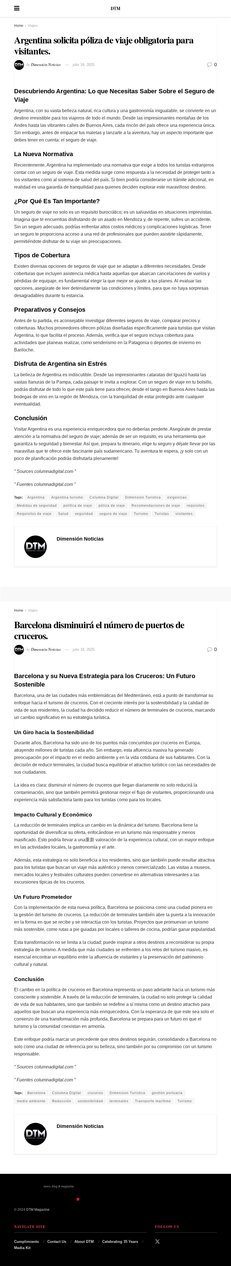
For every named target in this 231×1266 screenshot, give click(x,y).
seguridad (84, 514)
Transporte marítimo (153, 1101)
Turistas (162, 514)
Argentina (36, 497)
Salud (63, 514)
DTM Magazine (38, 1210)
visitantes (184, 514)
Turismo (141, 514)
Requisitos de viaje (34, 514)
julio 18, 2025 (83, 65)
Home (18, 26)
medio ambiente (31, 1101)
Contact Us (56, 1242)
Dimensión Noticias (46, 64)
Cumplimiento (26, 1242)
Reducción (61, 1101)
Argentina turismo (67, 497)
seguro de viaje (113, 514)
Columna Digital (104, 497)
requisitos (196, 506)
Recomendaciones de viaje (156, 506)
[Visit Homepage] (115, 8)
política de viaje (77, 506)
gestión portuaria (167, 1093)
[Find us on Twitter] (157, 1241)
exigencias (177, 497)
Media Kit (22, 1248)
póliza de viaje (112, 506)
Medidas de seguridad (37, 506)
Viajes (32, 26)
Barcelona (36, 1093)
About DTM (84, 1242)
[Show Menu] (16, 8)
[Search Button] (214, 8)
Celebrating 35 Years (120, 1242)
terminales (119, 1101)
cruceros (95, 1093)
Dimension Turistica (143, 497)
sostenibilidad (90, 1101)
